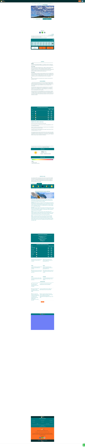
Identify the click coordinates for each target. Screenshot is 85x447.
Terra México (51, 420)
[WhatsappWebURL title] (42, 32)
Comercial (40, 426)
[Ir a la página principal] (2, 1)
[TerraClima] (82, 1)
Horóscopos (51, 422)
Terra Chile (33, 420)
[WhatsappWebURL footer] (42, 437)
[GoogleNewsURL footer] (44, 437)
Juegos (37, 423)
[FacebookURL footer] (40, 437)
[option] (34, 48)
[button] (8, 28)
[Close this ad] (84, 443)
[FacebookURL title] (40, 32)
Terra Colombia (42, 420)
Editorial (44, 426)
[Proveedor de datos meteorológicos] (42, 441)
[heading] (42, 301)
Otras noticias (47, 423)
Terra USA (42, 422)
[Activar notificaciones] (81, 445)
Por (52, 34)
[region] (42, 25)
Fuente (51, 35)
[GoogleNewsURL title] (45, 32)
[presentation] (52, 43)
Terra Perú (33, 422)
